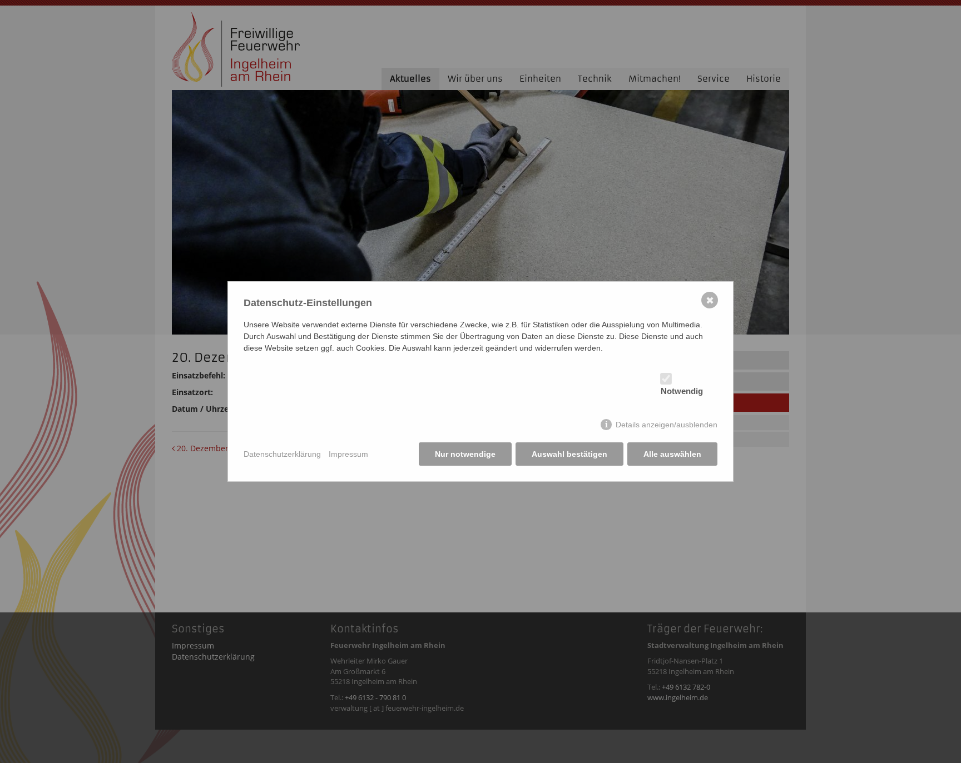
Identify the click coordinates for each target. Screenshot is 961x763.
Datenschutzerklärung (282, 454)
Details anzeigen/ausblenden (666, 424)
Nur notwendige (465, 454)
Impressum (348, 454)
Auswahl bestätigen (569, 454)
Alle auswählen (672, 454)
